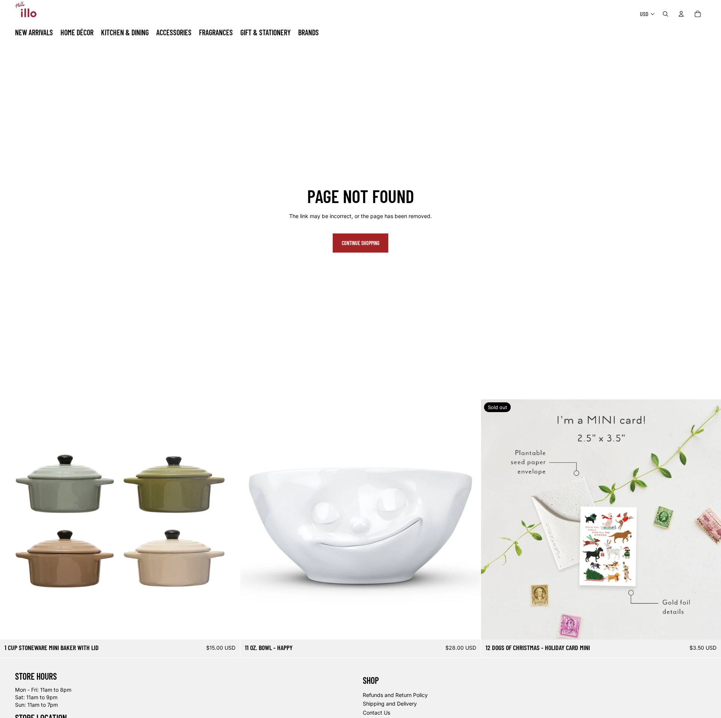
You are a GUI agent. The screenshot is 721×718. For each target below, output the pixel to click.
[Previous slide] (11, 519)
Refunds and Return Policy (395, 694)
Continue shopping (360, 243)
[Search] (665, 14)
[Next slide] (228, 519)
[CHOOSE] (228, 628)
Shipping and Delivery (390, 703)
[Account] (681, 14)
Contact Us (376, 712)
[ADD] (469, 628)
